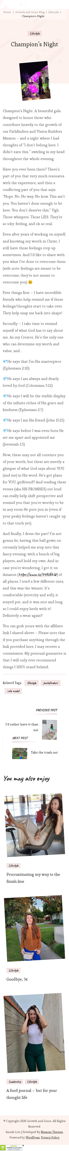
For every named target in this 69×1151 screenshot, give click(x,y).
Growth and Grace (39, 1121)
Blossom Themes (52, 1132)
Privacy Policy (50, 1137)
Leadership (15, 1082)
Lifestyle (34, 33)
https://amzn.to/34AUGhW (38, 575)
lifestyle (31, 683)
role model (13, 691)
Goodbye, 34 (17, 979)
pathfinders (50, 683)
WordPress (33, 1137)
